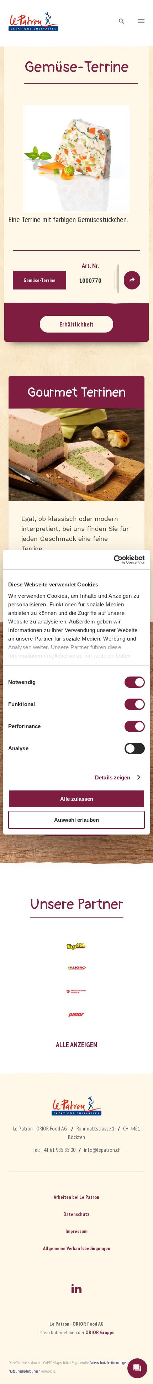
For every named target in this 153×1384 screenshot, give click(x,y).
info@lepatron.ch (102, 1149)
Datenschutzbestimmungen (108, 1362)
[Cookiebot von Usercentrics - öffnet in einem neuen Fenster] (114, 559)
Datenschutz (76, 1214)
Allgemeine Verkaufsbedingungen (76, 1248)
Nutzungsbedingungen (24, 1371)
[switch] (135, 704)
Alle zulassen (76, 799)
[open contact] (137, 1368)
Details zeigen (112, 777)
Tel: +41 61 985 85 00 (53, 1149)
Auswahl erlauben (76, 820)
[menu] (141, 22)
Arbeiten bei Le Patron (76, 1197)
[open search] (121, 21)
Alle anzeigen (76, 1044)
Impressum (76, 1231)
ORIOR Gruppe (100, 1332)
